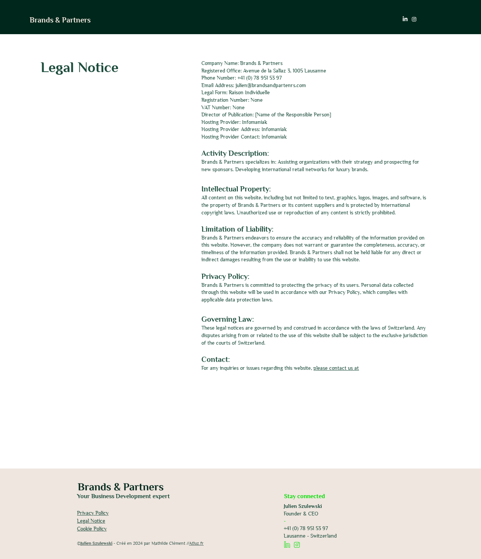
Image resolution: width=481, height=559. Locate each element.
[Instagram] (414, 19)
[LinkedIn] (405, 19)
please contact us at (336, 368)
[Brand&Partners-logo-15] (287, 544)
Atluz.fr (196, 543)
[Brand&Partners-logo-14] (296, 544)
